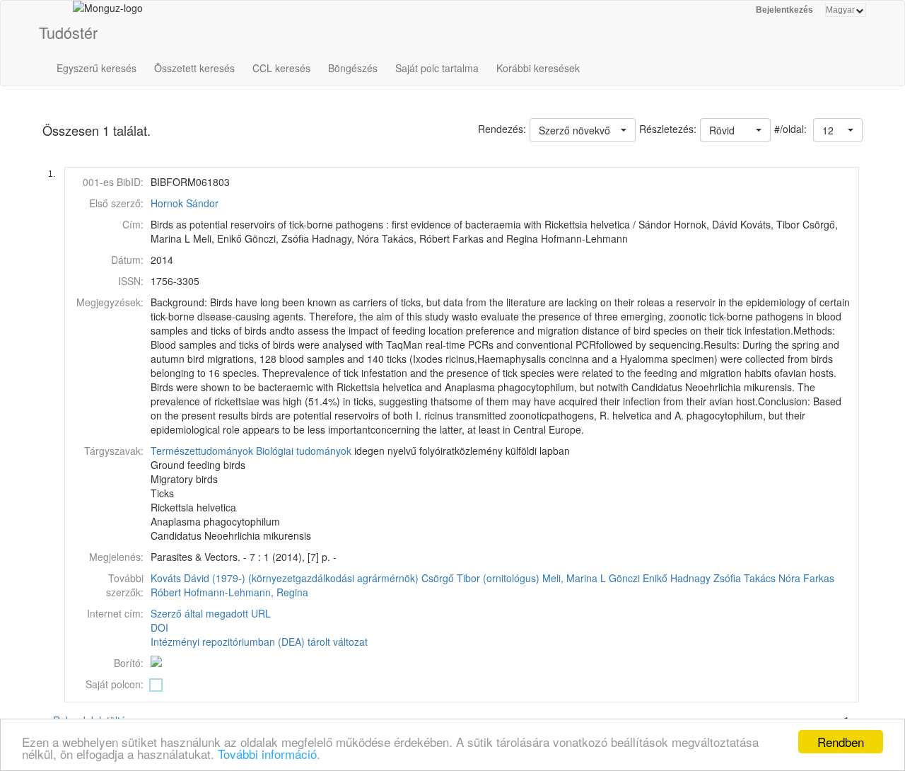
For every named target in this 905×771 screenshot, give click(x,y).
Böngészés (353, 68)
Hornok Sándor (184, 203)
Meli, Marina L (574, 578)
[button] (838, 130)
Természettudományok (202, 451)
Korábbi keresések (538, 68)
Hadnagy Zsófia (705, 578)
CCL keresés (281, 68)
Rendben (840, 741)
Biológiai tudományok (303, 451)
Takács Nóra (772, 578)
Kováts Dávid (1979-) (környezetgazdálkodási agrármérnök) (285, 578)
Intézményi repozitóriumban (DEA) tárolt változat (259, 641)
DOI (159, 627)
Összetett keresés (194, 68)
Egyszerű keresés (96, 68)
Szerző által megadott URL (211, 613)
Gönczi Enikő (638, 578)
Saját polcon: (115, 684)
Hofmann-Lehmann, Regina (246, 592)
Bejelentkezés (784, 10)
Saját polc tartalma (437, 68)
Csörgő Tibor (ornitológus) (480, 578)
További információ (267, 754)
